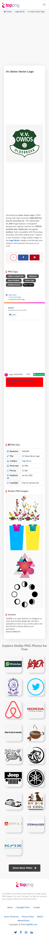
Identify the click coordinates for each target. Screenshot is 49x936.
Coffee (13, 314)
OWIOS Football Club (15, 276)
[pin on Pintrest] (18, 659)
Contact (36, 907)
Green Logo (29, 280)
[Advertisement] (24, 41)
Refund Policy (24, 921)
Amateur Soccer (14, 285)
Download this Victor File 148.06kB (20, 382)
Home (9, 12)
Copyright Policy (23, 907)
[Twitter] (15, 933)
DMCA (40, 917)
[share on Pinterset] (34, 257)
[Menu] (44, 4)
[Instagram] (26, 933)
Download (40, 374)
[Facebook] (23, 258)
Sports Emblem (13, 280)
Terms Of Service (11, 917)
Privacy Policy (28, 917)
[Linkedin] (31, 933)
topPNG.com (31, 925)
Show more (28, 285)
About (10, 907)
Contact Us (15, 632)
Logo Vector (20, 12)
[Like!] (13, 257)
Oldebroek (33, 276)
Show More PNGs (23, 868)
